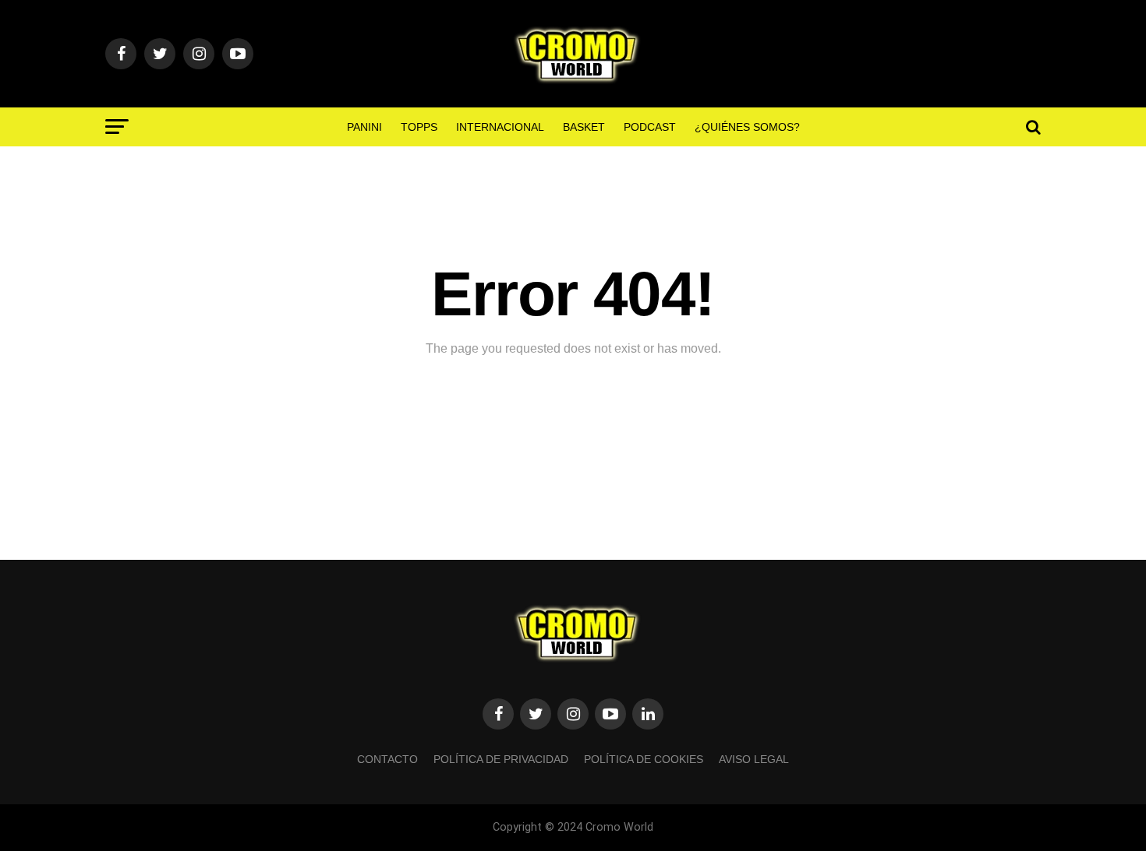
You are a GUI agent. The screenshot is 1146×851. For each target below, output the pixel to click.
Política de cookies (643, 759)
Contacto (387, 759)
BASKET (584, 127)
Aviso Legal (754, 759)
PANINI (364, 127)
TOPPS (419, 127)
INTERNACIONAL (500, 127)
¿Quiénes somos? (747, 127)
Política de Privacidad (500, 759)
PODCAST (650, 127)
